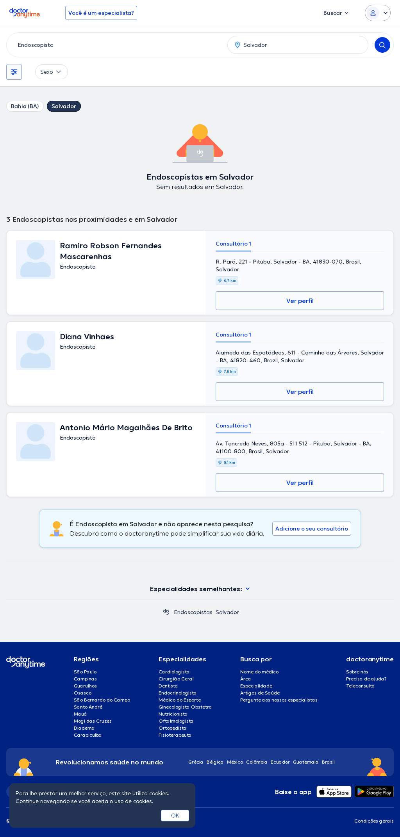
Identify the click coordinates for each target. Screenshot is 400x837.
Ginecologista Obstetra (185, 707)
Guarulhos (85, 686)
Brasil (328, 762)
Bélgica (215, 762)
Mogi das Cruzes (93, 721)
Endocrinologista (178, 693)
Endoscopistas (193, 612)
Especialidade (256, 686)
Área (245, 679)
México (235, 762)
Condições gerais (374, 821)
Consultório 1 (233, 243)
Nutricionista (173, 714)
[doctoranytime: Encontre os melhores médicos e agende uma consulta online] (166, 612)
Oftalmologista (176, 721)
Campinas (85, 679)
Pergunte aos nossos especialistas (279, 700)
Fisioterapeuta (175, 735)
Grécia (196, 762)
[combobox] (115, 44)
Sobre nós (357, 672)
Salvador (64, 106)
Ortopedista (173, 728)
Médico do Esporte (180, 700)
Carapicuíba (88, 735)
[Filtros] (14, 72)
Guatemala (306, 762)
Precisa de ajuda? (366, 679)
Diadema (84, 728)
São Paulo (85, 672)
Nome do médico (259, 672)
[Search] (382, 45)
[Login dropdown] (378, 13)
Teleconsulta (360, 686)
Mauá (80, 714)
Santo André (88, 707)
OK (175, 815)
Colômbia (257, 762)
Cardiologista (174, 672)
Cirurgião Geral (176, 679)
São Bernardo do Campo (102, 700)
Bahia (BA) (25, 106)
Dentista (168, 686)
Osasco (82, 693)
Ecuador (280, 762)
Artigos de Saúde (260, 693)
